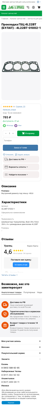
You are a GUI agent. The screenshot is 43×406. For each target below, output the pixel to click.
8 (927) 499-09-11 (10, 382)
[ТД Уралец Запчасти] (16, 7)
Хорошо (11, 403)
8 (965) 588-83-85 (10, 368)
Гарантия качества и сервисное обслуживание (25, 312)
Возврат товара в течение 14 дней (24, 324)
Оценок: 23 (20, 106)
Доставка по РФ (17, 302)
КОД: (5, 113)
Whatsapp (10, 125)
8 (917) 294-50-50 (10, 375)
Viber (19, 125)
